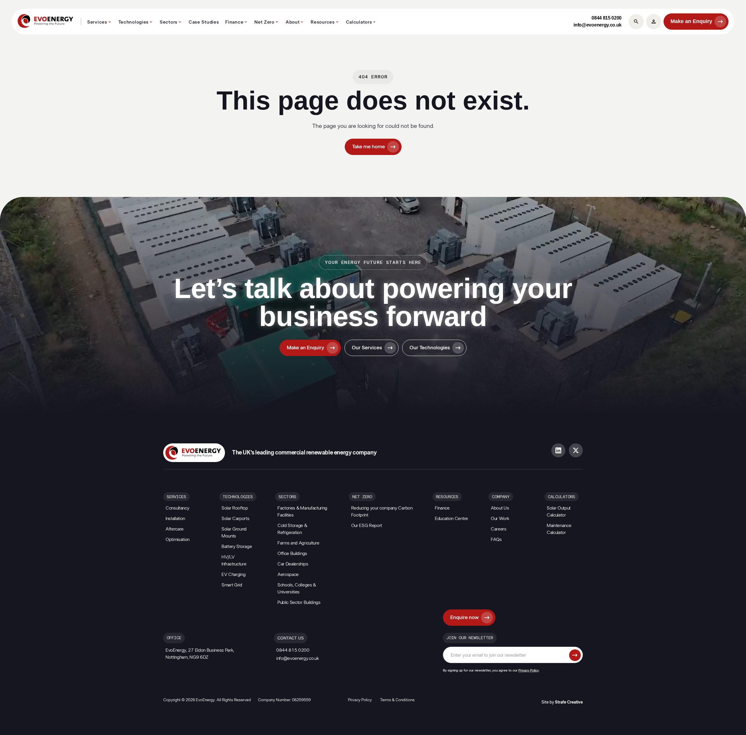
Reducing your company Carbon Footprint (382, 511)
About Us (500, 508)
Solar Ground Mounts (234, 532)
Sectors (168, 22)
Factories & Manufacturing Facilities (302, 511)
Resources (323, 22)
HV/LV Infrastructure (234, 560)
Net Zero (264, 22)
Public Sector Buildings (299, 602)
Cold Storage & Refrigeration (292, 529)
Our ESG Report (366, 525)
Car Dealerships (292, 564)
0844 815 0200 (607, 17)
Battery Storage (236, 546)
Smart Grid (231, 585)
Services (97, 22)
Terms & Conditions (397, 700)
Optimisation (177, 539)
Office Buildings (292, 553)
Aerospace (288, 574)
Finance (234, 22)
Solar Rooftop (234, 508)
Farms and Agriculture (298, 543)
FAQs (496, 539)
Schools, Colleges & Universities (296, 588)
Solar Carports (235, 518)
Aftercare (175, 529)
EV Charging (233, 574)
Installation (175, 518)
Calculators (359, 22)
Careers (498, 529)
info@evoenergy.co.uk (597, 24)
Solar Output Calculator (559, 511)
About (293, 22)
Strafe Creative (569, 702)
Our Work (500, 518)
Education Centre (451, 518)
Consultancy (177, 508)
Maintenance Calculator (559, 529)
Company (501, 497)
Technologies (133, 22)
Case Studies (204, 22)
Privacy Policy (528, 670)
